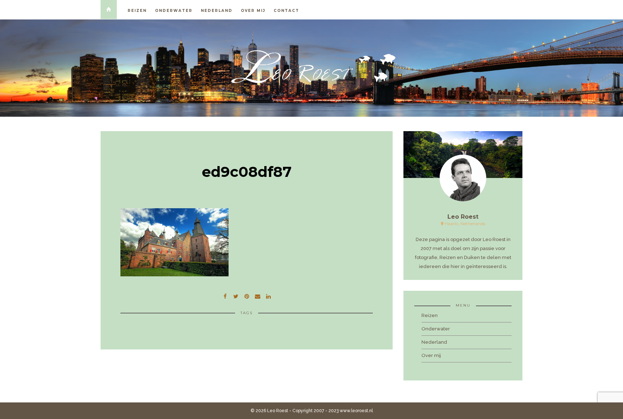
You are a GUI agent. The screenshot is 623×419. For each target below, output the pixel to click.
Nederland (217, 10)
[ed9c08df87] (235, 295)
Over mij (253, 10)
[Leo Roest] (311, 67)
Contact (286, 10)
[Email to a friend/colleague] (257, 295)
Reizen (137, 10)
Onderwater (174, 10)
